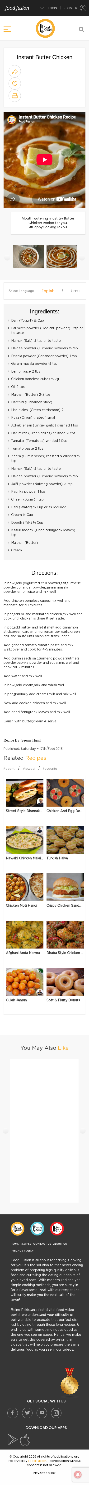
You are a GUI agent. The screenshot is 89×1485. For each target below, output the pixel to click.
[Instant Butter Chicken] (28, 259)
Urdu (75, 291)
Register (70, 8)
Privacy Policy (23, 1250)
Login (52, 8)
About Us (60, 1244)
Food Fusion (17, 1228)
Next (82, 257)
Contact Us (42, 1244)
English (48, 291)
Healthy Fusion (37, 1228)
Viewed (29, 768)
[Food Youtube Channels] (69, 1383)
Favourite (50, 768)
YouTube (41, 1412)
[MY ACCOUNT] (83, 8)
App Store (25, 1440)
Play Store (13, 1440)
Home (15, 1244)
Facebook (12, 1412)
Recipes (26, 1244)
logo (45, 28)
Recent (9, 768)
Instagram (56, 1412)
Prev (7, 257)
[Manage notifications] (78, 1474)
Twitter (27, 1412)
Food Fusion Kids (57, 1228)
